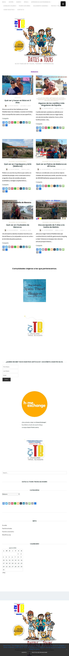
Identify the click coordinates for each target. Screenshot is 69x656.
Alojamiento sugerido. (40, 6)
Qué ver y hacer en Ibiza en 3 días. (17, 101)
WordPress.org (6, 535)
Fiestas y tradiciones (58, 6)
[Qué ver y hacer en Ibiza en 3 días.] (17, 85)
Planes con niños (24, 6)
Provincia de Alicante (57, 97)
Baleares (18, 97)
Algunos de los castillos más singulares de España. (51, 104)
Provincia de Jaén (44, 99)
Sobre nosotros (9, 9)
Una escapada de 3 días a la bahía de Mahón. (51, 226)
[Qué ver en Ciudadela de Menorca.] (17, 209)
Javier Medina (13, 105)
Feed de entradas (7, 528)
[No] (67, 650)
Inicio (4, 2)
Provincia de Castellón (44, 98)
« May (3, 572)
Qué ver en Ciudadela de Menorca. (17, 226)
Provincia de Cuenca (59, 98)
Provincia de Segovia (51, 100)
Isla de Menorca (21, 222)
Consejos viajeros (10, 6)
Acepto (24, 652)
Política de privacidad (39, 652)
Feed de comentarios (8, 531)
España (11, 2)
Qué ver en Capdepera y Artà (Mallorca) (17, 165)
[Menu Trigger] (63, 3)
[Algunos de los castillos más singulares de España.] (51, 85)
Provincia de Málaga (57, 99)
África (26, 2)
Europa (18, 2)
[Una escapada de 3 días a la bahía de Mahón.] (51, 209)
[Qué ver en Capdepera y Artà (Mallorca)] (17, 148)
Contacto (20, 9)
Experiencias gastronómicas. (41, 2)
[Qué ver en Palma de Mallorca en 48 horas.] (51, 148)
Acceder (4, 525)
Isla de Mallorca (43, 97)
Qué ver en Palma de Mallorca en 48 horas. (51, 165)
